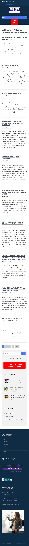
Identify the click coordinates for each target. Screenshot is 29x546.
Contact (6, 449)
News (5, 451)
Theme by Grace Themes (20, 543)
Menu (3, 17)
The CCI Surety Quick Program (10, 158)
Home (5, 439)
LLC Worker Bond (8, 416)
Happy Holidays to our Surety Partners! (12, 319)
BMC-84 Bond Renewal (9, 413)
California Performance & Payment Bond (14, 420)
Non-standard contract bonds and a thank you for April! (14, 192)
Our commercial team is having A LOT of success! (12, 223)
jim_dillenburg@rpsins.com (9, 4)
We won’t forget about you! (14, 37)
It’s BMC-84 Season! (10, 65)
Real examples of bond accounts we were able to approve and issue (13, 289)
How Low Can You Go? (11, 93)
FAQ (5, 446)
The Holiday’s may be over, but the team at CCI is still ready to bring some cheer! (14, 257)
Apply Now (14, 22)
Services (6, 444)
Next (17, 346)
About (5, 442)
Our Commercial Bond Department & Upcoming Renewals (13, 123)
